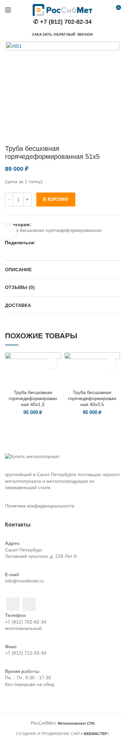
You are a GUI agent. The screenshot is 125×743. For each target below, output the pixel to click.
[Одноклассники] (66, 242)
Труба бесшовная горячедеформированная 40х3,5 (92, 398)
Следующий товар (116, 134)
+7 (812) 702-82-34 (25, 622)
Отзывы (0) (20, 287)
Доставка (18, 305)
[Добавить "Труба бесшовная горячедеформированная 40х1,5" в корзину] (52, 363)
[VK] (74, 242)
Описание (18, 269)
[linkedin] (58, 242)
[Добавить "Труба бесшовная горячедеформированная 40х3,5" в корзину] (111, 363)
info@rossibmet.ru (24, 581)
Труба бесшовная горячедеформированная (53, 230)
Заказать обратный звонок (62, 34)
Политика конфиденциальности (39, 505)
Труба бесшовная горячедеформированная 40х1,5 (33, 398)
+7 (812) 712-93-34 (25, 653)
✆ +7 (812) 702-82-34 (62, 21)
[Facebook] (41, 242)
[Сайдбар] (8, 231)
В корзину (56, 199)
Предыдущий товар (103, 134)
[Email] (49, 242)
